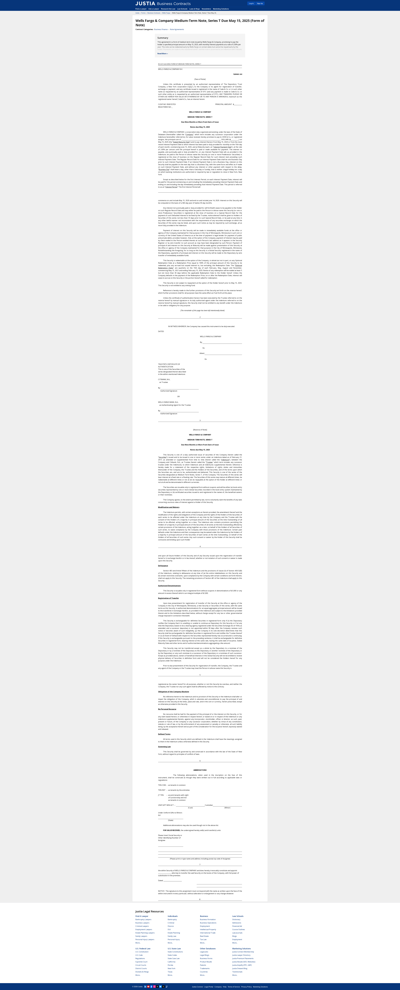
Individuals (173, 916)
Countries (204, 972)
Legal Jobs (204, 952)
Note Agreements (177, 29)
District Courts (141, 968)
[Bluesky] (160, 986)
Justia (137, 13)
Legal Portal (208, 987)
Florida (170, 965)
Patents (203, 965)
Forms (143, 13)
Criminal (171, 923)
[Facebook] (151, 986)
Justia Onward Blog (239, 968)
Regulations (140, 958)
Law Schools (182, 9)
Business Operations (208, 923)
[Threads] (157, 986)
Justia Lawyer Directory (241, 955)
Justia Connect (197, 987)
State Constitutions (175, 952)
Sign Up (260, 3)
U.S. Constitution (141, 952)
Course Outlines (238, 929)
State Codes (172, 955)
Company (218, 987)
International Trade (207, 933)
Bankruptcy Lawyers (143, 919)
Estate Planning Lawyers (145, 933)
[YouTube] (148, 986)
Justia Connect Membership (243, 952)
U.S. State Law (174, 948)
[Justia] (145, 3)
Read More (162, 53)
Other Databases (208, 948)
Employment (205, 926)
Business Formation (208, 919)
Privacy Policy (246, 987)
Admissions (236, 923)
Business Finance (161, 29)
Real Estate (204, 936)
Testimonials (237, 972)
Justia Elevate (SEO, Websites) (243, 962)
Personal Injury (174, 939)
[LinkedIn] (145, 986)
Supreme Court (141, 962)
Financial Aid (237, 926)
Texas (170, 972)
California (171, 962)
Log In (251, 3)
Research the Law (168, 9)
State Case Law (173, 958)
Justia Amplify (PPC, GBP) (242, 965)
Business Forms (206, 958)
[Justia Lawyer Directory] (166, 986)
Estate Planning (174, 933)
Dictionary (236, 919)
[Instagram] (154, 986)
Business (204, 916)
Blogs (234, 936)
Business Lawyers (142, 923)
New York (171, 968)
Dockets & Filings (142, 972)
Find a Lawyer (140, 9)
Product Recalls (206, 962)
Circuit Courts (140, 965)
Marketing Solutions (221, 9)
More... (138, 943)
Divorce (171, 926)
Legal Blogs (204, 955)
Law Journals (237, 933)
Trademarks (205, 968)
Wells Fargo (166, 13)
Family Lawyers (141, 936)
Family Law (172, 936)
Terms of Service (234, 987)
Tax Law (203, 939)
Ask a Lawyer (153, 9)
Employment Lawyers (143, 929)
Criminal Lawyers (142, 926)
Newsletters (206, 9)
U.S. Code (139, 955)
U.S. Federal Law (142, 948)
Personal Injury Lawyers (144, 939)
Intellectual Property (208, 929)
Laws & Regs (194, 9)
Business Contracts (154, 13)
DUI (169, 929)
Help (224, 987)
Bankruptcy (172, 919)
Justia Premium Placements (243, 958)
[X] (163, 986)
